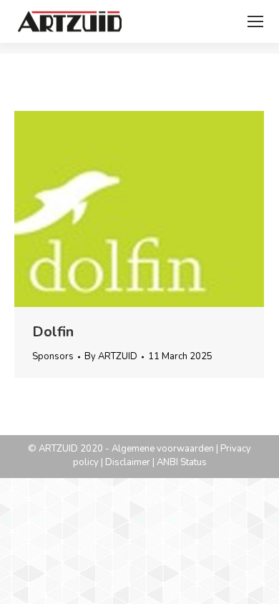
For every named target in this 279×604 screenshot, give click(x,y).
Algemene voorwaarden (163, 448)
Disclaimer (127, 462)
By (110, 356)
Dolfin (53, 331)
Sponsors (53, 356)
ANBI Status (182, 462)
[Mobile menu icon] (255, 21)
